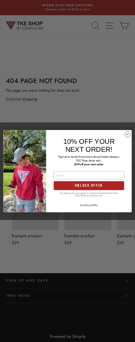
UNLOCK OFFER (89, 185)
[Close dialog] (127, 134)
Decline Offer (89, 205)
